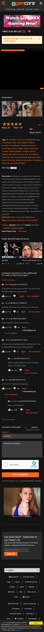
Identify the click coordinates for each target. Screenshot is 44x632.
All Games (23, 231)
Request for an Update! (13, 228)
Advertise (11, 592)
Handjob (5, 151)
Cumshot (31, 145)
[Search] (41, 3)
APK (26, 140)
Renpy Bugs (11, 220)
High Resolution (15, 151)
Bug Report (14, 577)
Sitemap (31, 587)
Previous (5, 104)
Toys (8, 163)
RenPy (38, 157)
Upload (27, 597)
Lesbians (25, 151)
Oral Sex (20, 154)
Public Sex (6, 157)
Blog (8, 619)
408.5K (27, 264)
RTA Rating (16, 609)
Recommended (21, 157)
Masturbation (7, 154)
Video (23, 163)
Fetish (14, 148)
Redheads (31, 157)
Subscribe (11, 554)
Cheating (24, 145)
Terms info (18, 630)
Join (3, 481)
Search (17, 582)
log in (18, 481)
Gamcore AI (30, 614)
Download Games (31, 582)
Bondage (23, 143)
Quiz (12, 157)
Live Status (28, 609)
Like (7, 296)
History (36, 9)
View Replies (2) (29, 391)
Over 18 (27, 154)
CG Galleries (15, 145)
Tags (8, 582)
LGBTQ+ (33, 151)
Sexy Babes (27, 160)
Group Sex (34, 148)
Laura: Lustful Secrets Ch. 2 (31, 260)
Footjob (20, 148)
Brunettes (5, 145)
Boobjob (31, 143)
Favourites (29, 9)
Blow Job (16, 143)
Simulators (37, 160)
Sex (13, 160)
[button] (39, 125)
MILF (15, 154)
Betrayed (5, 260)
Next (39, 104)
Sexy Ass (19, 160)
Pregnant (34, 154)
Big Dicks (32, 140)
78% (20, 264)
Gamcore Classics (29, 604)
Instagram (33, 619)
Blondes (8, 143)
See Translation (33, 296)
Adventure (13, 140)
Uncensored (15, 163)
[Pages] (3, 3)
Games (26, 148)
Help (20, 592)
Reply (22, 296)
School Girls (6, 160)
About (22, 587)
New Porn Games (15, 614)
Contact (12, 587)
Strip (4, 163)
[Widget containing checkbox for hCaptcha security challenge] (20, 464)
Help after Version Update (27, 220)
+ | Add (13, 168)
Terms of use (31, 592)
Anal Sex (21, 140)
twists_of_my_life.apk (19, 217)
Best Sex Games (28, 577)
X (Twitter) (20, 619)
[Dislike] (15, 296)
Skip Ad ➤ (42, 88)
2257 (16, 597)
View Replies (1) (29, 330)
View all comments (8, 280)
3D (7, 140)
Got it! (36, 623)
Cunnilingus (6, 148)
